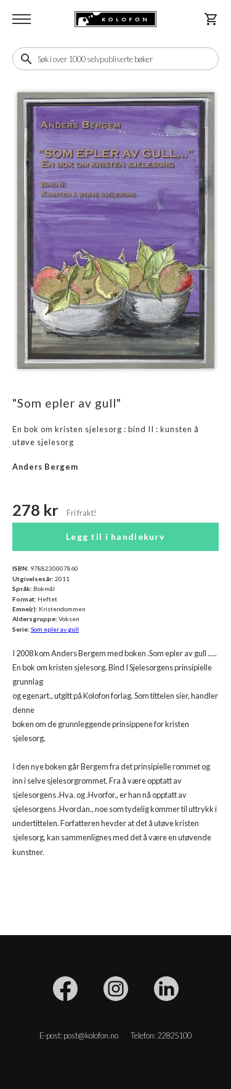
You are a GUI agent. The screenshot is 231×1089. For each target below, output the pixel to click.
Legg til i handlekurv (115, 536)
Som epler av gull (55, 629)
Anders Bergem (45, 467)
